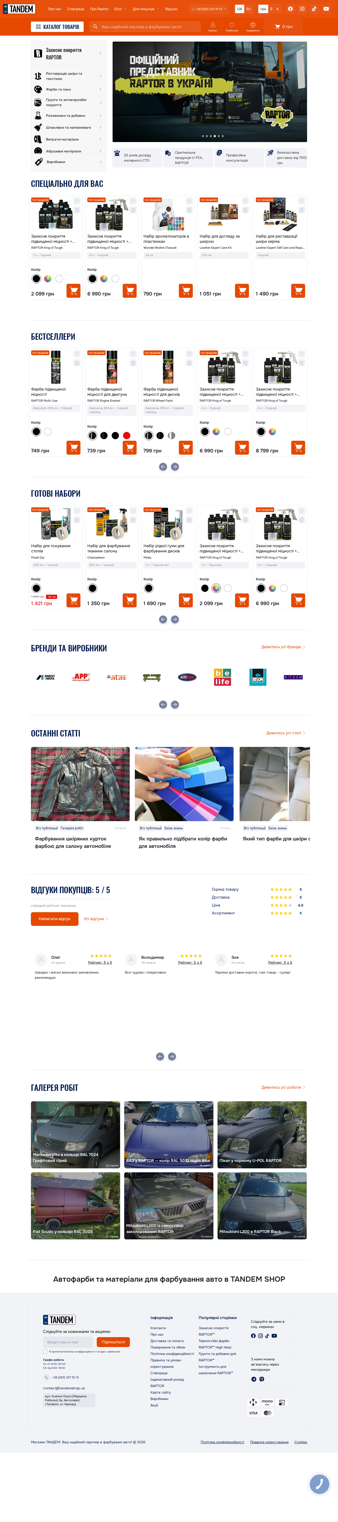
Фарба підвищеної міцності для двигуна (107, 392)
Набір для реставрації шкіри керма (276, 239)
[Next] (175, 467)
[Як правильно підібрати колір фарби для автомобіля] (184, 784)
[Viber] (262, 1379)
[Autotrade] (152, 677)
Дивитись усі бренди (281, 646)
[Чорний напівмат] (104, 435)
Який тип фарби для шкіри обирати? (287, 839)
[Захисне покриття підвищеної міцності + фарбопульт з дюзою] (280, 367)
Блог (118, 9)
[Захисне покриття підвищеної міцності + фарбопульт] (112, 214)
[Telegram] (254, 1379)
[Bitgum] (258, 677)
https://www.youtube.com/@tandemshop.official (274, 1335)
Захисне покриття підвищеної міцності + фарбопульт (107, 239)
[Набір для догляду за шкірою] (224, 214)
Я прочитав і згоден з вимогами (84, 1351)
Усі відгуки (94, 918)
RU (248, 9)
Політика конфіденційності (79, 1351)
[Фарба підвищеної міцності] (55, 367)
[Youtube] (326, 9)
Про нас (54, 9)
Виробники (159, 1399)
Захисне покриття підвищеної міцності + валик (51, 239)
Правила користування (269, 1442)
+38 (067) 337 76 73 (65, 1377)
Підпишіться (113, 1342)
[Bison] (222, 677)
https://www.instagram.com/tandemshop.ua (260, 1335)
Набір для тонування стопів (51, 548)
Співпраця (75, 9)
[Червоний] (126, 435)
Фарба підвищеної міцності (48, 392)
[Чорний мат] (115, 435)
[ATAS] (81, 677)
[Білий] (59, 278)
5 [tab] (219, 136)
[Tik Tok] (314, 9)
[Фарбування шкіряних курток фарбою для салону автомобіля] (80, 784)
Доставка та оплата (167, 1341)
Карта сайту (160, 1392)
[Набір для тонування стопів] (55, 524)
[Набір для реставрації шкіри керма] (280, 214)
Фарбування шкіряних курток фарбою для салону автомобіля (73, 842)
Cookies (300, 1442)
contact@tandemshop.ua (64, 1388)
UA (239, 9)
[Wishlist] (76, 200)
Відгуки (171, 9)
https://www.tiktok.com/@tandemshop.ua (267, 1335)
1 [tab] (203, 136)
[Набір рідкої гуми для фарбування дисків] (168, 524)
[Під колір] (47, 278)
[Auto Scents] (116, 677)
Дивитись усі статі (283, 733)
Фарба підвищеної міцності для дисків (162, 392)
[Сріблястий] (171, 435)
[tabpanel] (210, 92)
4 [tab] (215, 136)
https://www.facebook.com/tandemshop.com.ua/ (253, 1335)
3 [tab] (211, 136)
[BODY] (293, 677)
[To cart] (73, 291)
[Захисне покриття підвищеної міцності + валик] (55, 214)
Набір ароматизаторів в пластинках (166, 239)
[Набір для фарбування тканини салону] (112, 524)
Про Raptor (99, 9)
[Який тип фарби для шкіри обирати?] (288, 784)
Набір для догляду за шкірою (220, 239)
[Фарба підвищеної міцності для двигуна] (112, 367)
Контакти (158, 1328)
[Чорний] (205, 588)
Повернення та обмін (167, 1347)
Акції (154, 1405)
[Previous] (163, 467)
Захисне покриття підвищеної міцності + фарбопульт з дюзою (276, 392)
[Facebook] (290, 9)
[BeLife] (187, 677)
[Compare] (76, 209)
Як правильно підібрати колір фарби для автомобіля (183, 842)
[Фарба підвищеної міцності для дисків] (168, 367)
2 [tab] (207, 136)
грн (263, 9)
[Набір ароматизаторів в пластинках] (168, 214)
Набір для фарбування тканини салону (108, 548)
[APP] (45, 677)
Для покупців (143, 9)
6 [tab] (223, 136)
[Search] (95, 27)
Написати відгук (55, 918)
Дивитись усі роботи (281, 1087)
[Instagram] (302, 9)
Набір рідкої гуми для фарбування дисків (164, 548)
